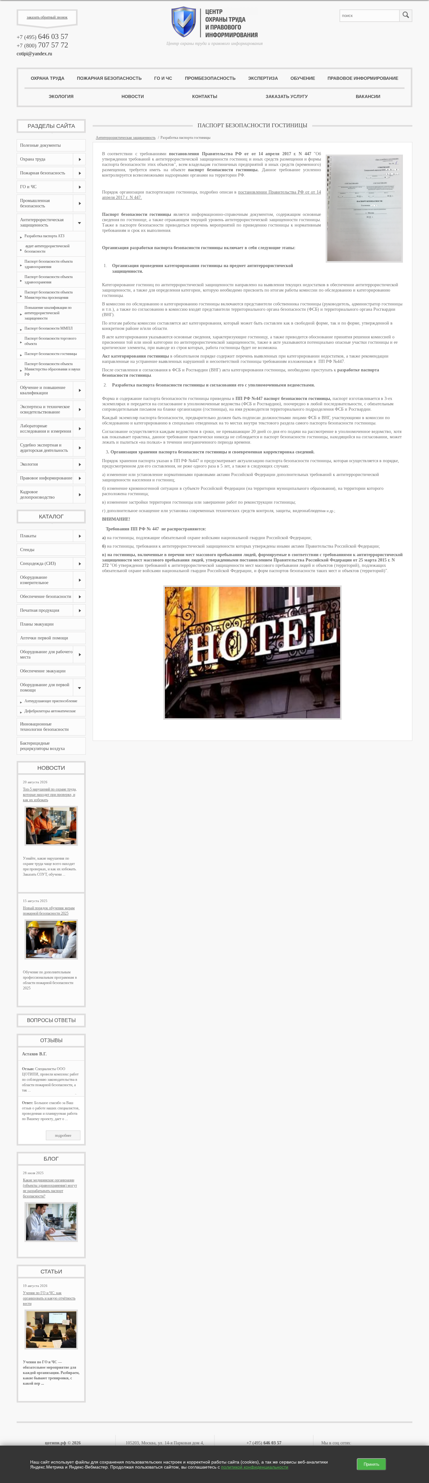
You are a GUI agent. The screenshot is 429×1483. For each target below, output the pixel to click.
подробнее (63, 1135)
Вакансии (368, 96)
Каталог (51, 516)
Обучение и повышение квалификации (42, 390)
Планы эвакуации (37, 624)
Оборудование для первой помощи (44, 687)
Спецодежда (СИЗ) (38, 563)
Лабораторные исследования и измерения (45, 429)
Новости (133, 96)
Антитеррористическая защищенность (41, 222)
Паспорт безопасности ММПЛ (48, 328)
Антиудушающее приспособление (50, 701)
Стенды (27, 549)
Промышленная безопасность (35, 203)
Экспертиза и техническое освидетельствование (45, 409)
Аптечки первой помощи (44, 638)
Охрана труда (47, 78)
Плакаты (28, 536)
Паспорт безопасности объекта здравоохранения (48, 264)
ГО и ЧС (163, 78)
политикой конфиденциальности (254, 1466)
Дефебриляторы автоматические (50, 711)
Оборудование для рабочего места (46, 654)
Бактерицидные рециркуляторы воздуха (42, 746)
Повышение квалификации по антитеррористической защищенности (48, 312)
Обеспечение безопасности (45, 596)
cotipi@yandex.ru (34, 53)
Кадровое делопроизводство (37, 495)
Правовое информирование (363, 78)
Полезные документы (40, 145)
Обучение (303, 78)
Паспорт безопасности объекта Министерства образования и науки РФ (52, 369)
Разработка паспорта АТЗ (44, 236)
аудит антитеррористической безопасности (46, 249)
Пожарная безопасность (109, 78)
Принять (371, 1464)
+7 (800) (42, 45)
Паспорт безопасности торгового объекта (50, 341)
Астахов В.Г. (34, 1054)
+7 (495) (42, 37)
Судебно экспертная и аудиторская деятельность (44, 448)
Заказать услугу (287, 96)
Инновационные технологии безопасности (44, 727)
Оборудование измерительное (34, 580)
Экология (61, 96)
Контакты (204, 96)
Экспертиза (263, 78)
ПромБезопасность (210, 78)
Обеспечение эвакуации (43, 671)
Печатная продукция (39, 610)
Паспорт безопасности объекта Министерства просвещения (48, 295)
